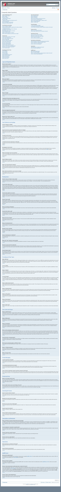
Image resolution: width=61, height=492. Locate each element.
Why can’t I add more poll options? (7, 40)
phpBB (47, 149)
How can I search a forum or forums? (36, 34)
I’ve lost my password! (5, 21)
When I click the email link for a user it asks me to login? (10, 33)
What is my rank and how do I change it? (8, 32)
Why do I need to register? (6, 15)
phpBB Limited (29, 456)
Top (3, 76)
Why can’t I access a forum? (6, 42)
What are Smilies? (5, 52)
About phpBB (16, 457)
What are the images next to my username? (8, 30)
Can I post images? (5, 53)
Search (56, 4)
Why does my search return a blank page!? (37, 36)
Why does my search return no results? (37, 35)
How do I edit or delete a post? (6, 37)
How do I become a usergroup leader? (36, 19)
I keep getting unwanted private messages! (37, 26)
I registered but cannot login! (6, 18)
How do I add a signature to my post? (7, 38)
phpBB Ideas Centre (46, 461)
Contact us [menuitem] (43, 482)
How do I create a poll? (5, 39)
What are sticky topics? (5, 56)
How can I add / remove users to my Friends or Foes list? (39, 31)
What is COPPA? (4, 16)
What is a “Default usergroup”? (35, 21)
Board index (5, 482)
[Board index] (5, 4)
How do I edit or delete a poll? (6, 41)
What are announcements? (6, 55)
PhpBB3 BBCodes (32, 484)
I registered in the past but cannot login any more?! (9, 20)
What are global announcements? (7, 54)
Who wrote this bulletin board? (35, 51)
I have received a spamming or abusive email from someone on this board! (42, 27)
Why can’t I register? (5, 17)
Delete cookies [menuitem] (49, 482)
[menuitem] (58, 9)
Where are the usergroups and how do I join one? (38, 18)
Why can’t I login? (4, 19)
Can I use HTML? (5, 51)
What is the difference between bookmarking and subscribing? (40, 41)
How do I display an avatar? (6, 31)
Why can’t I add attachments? (6, 43)
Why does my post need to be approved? (8, 46)
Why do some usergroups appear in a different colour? (39, 20)
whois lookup (13, 468)
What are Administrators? (34, 15)
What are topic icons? (5, 58)
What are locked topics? (5, 57)
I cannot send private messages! (36, 25)
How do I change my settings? (6, 26)
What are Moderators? (34, 16)
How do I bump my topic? (6, 47)
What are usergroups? (34, 17)
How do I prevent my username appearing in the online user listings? (12, 27)
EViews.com (11, 3)
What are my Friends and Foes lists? (36, 30)
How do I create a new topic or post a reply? (8, 36)
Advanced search (58, 4)
